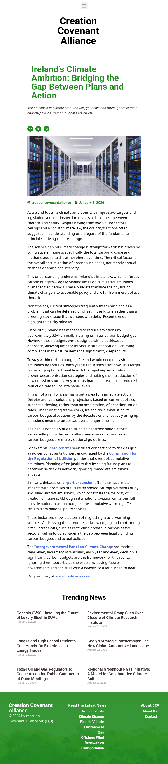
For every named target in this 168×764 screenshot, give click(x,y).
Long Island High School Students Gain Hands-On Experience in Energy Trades (46, 646)
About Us (150, 711)
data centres (60, 448)
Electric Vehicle (92, 722)
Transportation (92, 748)
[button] (84, 5)
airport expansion (78, 482)
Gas (101, 732)
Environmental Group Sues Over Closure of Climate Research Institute (115, 618)
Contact (151, 716)
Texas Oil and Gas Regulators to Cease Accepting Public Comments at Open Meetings (48, 674)
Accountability (93, 711)
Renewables (94, 743)
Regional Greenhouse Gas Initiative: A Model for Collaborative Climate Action (118, 674)
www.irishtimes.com (73, 576)
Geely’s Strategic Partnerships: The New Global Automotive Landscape (118, 643)
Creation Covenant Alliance (78, 30)
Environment (94, 727)
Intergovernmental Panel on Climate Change (73, 546)
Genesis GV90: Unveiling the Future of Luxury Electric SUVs (48, 615)
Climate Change (91, 716)
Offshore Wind (92, 738)
